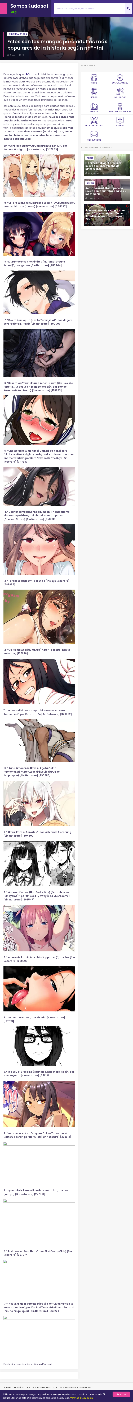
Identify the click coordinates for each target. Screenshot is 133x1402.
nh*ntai (29, 74)
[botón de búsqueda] (128, 8)
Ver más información (81, 1397)
